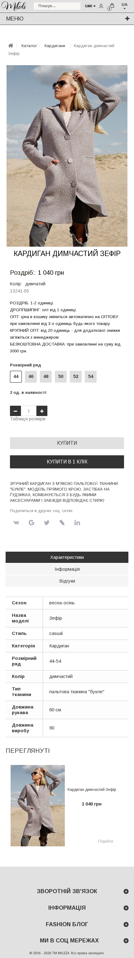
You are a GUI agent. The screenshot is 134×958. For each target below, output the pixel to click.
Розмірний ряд (27, 365)
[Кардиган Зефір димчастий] (67, 156)
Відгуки (67, 580)
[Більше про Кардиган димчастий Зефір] (38, 805)
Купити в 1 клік (67, 461)
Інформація (67, 569)
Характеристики (67, 557)
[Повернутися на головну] (10, 46)
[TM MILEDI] (13, 5)
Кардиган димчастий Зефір (92, 789)
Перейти (105, 841)
